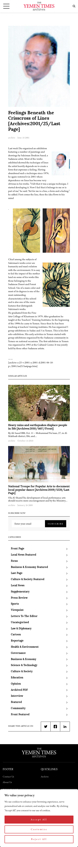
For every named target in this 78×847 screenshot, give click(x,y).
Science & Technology (24, 665)
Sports (15, 604)
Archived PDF (19, 690)
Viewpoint (17, 610)
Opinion (16, 684)
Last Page (16, 573)
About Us (7, 782)
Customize (39, 829)
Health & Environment (25, 647)
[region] (39, 818)
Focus (14, 561)
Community (18, 708)
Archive (45, 776)
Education (17, 677)
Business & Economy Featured (29, 567)
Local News (17, 585)
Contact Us (8, 776)
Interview (17, 696)
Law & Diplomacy (21, 628)
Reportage (17, 641)
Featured (16, 702)
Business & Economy (23, 659)
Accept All (39, 819)
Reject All (39, 839)
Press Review (19, 598)
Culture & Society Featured (27, 579)
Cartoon (16, 634)
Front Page (17, 548)
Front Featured (20, 714)
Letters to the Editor (24, 616)
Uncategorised (20, 622)
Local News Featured (23, 555)
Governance (18, 653)
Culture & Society (22, 671)
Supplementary (20, 591)
